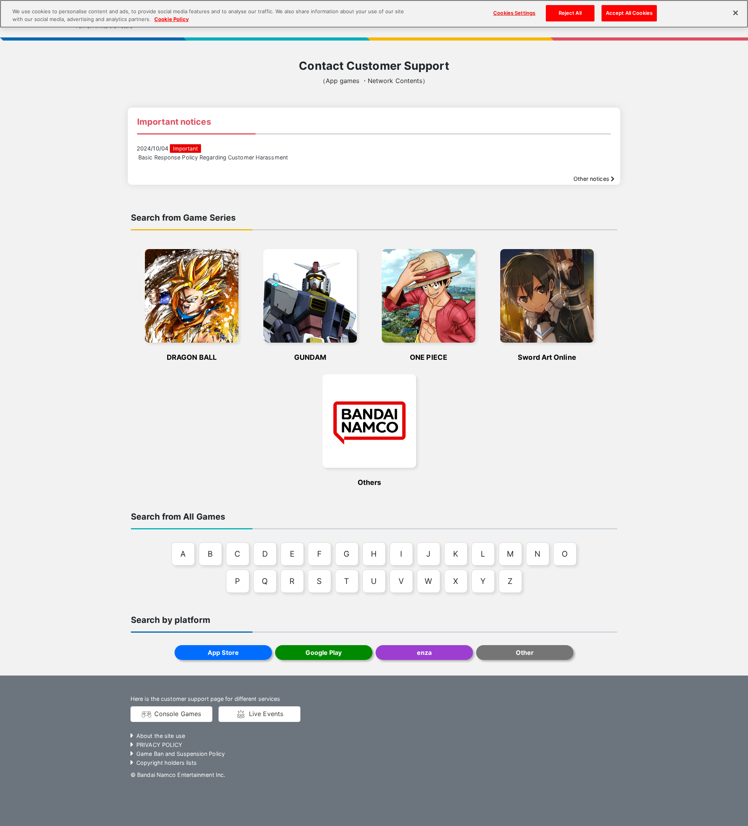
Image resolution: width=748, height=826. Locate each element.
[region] (374, 14)
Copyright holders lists (166, 762)
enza (424, 652)
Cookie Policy (171, 19)
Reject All (570, 13)
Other (525, 652)
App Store (223, 652)
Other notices (592, 178)
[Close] (735, 12)
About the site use (160, 735)
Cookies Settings (514, 13)
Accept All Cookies (629, 13)
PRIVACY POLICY (159, 744)
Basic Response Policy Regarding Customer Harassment (213, 157)
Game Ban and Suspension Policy (180, 753)
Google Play (323, 652)
